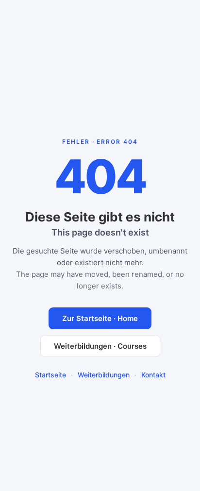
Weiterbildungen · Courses (100, 346)
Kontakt (153, 375)
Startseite (50, 375)
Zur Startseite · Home (100, 318)
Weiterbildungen (104, 375)
